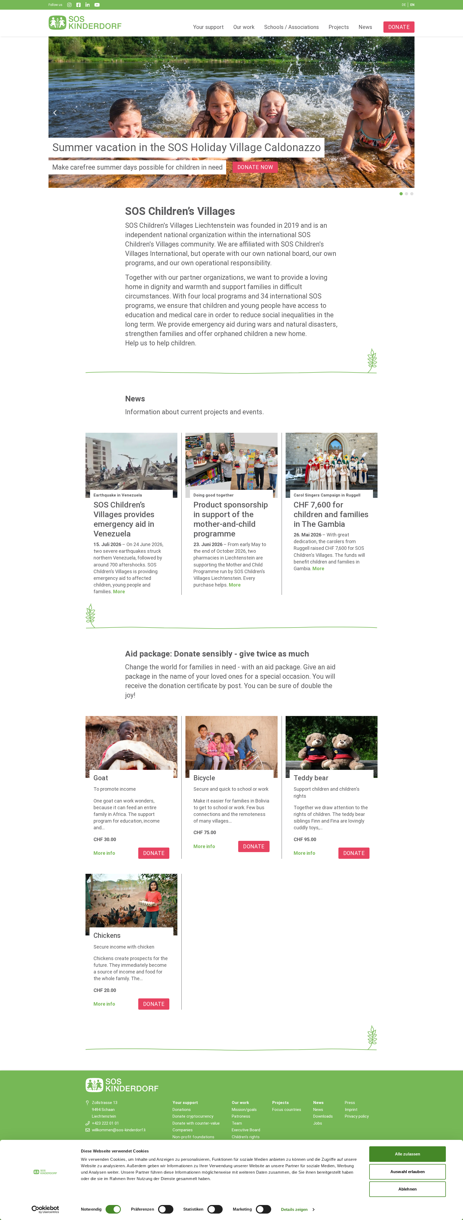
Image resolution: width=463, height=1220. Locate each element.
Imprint (351, 1109)
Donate (399, 27)
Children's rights (246, 1137)
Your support (208, 27)
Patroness (241, 1116)
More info (104, 853)
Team (237, 1123)
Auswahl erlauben (407, 1171)
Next (408, 112)
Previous (54, 112)
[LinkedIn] (87, 5)
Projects (338, 27)
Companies (183, 1130)
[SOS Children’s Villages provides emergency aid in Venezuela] (131, 465)
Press (350, 1102)
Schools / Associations (291, 27)
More (119, 591)
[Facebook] (78, 5)
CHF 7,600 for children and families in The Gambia (331, 514)
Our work (244, 27)
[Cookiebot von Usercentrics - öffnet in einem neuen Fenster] (45, 1210)
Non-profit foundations (193, 1137)
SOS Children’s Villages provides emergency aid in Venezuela (124, 519)
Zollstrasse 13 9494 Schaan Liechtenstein (104, 1109)
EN (412, 5)
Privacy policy (357, 1116)
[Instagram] (69, 5)
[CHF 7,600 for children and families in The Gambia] (332, 465)
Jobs (317, 1123)
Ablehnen (407, 1189)
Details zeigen (294, 1209)
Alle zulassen (407, 1154)
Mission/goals (244, 1109)
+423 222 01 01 (105, 1123)
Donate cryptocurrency (193, 1116)
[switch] (165, 1209)
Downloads (323, 1116)
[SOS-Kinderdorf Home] (85, 22)
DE (404, 5)
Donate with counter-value (196, 1123)
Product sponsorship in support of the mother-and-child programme (230, 519)
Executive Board (246, 1130)
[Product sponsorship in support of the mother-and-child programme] (231, 465)
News (365, 27)
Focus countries (286, 1109)
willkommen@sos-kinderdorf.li (118, 1130)
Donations (182, 1109)
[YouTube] (97, 5)
